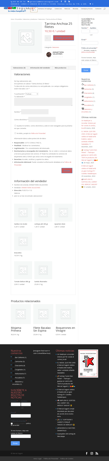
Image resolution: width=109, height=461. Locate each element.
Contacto (98, 9)
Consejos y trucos (87, 9)
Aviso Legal (37, 459)
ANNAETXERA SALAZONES (31, 188)
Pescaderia (88, 105)
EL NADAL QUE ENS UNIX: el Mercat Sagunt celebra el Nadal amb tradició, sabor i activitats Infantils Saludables (66, 368)
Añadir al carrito (63, 37)
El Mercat (30, 9)
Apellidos (93, 28)
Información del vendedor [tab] (40, 68)
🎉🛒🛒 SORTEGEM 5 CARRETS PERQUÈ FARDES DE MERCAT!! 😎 (66, 422)
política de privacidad (88, 52)
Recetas (75, 9)
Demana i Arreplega (45, 9)
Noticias (67, 9)
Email (83, 40)
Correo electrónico (21, 120)
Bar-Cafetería (88, 85)
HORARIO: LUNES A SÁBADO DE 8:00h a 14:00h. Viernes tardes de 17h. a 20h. (49, 4)
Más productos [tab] (60, 68)
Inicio (12, 19)
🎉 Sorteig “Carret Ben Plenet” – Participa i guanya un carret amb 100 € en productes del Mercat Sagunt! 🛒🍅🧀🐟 (66, 381)
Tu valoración (19, 97)
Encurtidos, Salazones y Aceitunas (26, 19)
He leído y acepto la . (31, 133)
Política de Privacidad (38, 133)
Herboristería (88, 101)
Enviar (86, 70)
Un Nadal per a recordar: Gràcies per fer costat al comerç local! (65, 356)
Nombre (17, 112)
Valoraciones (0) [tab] (19, 68)
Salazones (41, 19)
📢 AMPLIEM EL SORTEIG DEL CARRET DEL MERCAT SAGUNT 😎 (66, 403)
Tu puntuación (19, 94)
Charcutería (88, 93)
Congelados (88, 97)
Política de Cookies (66, 459)
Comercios (58, 9)
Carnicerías (88, 89)
